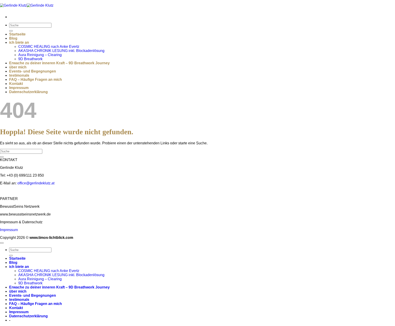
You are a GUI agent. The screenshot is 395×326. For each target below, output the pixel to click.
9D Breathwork (30, 59)
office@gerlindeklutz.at (35, 183)
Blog (13, 38)
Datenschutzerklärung (28, 92)
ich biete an (19, 42)
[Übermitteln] (11, 31)
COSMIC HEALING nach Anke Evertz (48, 46)
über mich (18, 67)
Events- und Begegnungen (32, 71)
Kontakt (16, 84)
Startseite (17, 34)
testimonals (19, 75)
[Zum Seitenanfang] (2, 243)
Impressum (19, 88)
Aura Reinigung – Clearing (40, 55)
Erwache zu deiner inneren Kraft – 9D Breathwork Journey (59, 63)
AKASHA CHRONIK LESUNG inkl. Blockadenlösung (61, 51)
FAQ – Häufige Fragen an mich (35, 79)
